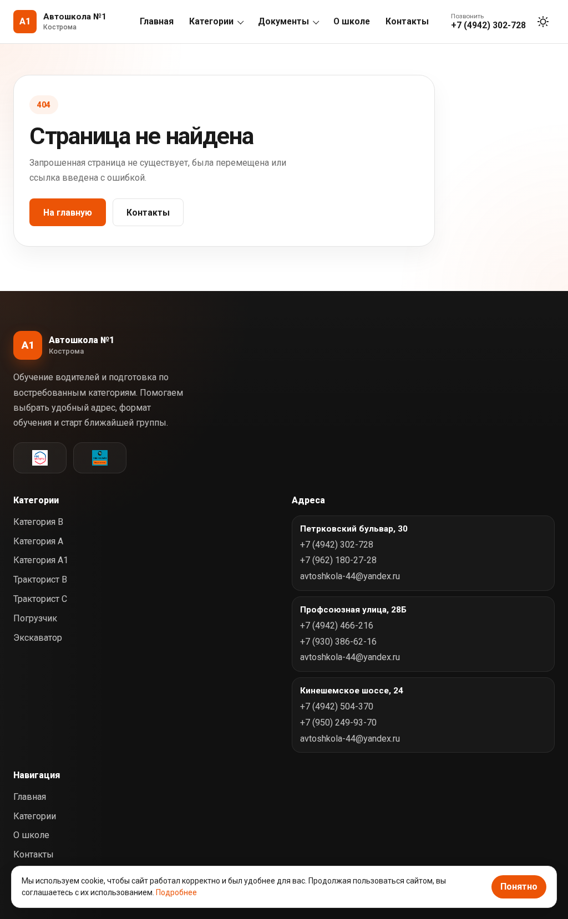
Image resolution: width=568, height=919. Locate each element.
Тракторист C (40, 599)
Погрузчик (35, 618)
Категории (211, 21)
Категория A (38, 541)
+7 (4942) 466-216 (336, 625)
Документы (283, 21)
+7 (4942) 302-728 (336, 544)
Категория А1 (40, 560)
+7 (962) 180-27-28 (338, 560)
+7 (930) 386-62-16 (338, 641)
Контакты (407, 21)
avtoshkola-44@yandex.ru (350, 576)
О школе (351, 21)
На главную (67, 212)
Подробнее (176, 892)
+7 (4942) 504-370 (336, 706)
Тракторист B (40, 579)
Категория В (38, 522)
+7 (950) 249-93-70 (338, 722)
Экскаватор (37, 637)
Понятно (518, 886)
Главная (157, 21)
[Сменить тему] (543, 21)
